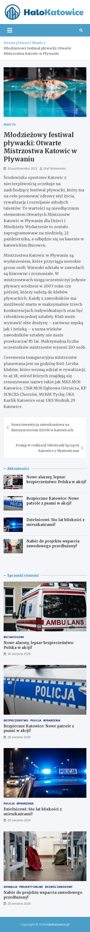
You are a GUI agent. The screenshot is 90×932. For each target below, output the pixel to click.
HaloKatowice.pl (57, 924)
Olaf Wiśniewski (54, 168)
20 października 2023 (22, 168)
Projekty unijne (31, 887)
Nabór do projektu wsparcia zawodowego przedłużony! (52, 543)
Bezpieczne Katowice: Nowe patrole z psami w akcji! (52, 501)
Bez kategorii (14, 637)
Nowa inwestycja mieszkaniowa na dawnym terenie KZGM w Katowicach (42, 427)
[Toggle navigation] (10, 30)
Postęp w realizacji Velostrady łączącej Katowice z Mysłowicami (47, 448)
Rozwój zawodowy (58, 887)
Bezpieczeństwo (16, 720)
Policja (35, 720)
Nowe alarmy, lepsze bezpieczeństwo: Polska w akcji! (56, 479)
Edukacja (10, 887)
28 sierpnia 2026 (18, 654)
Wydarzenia (51, 720)
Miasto (10, 124)
